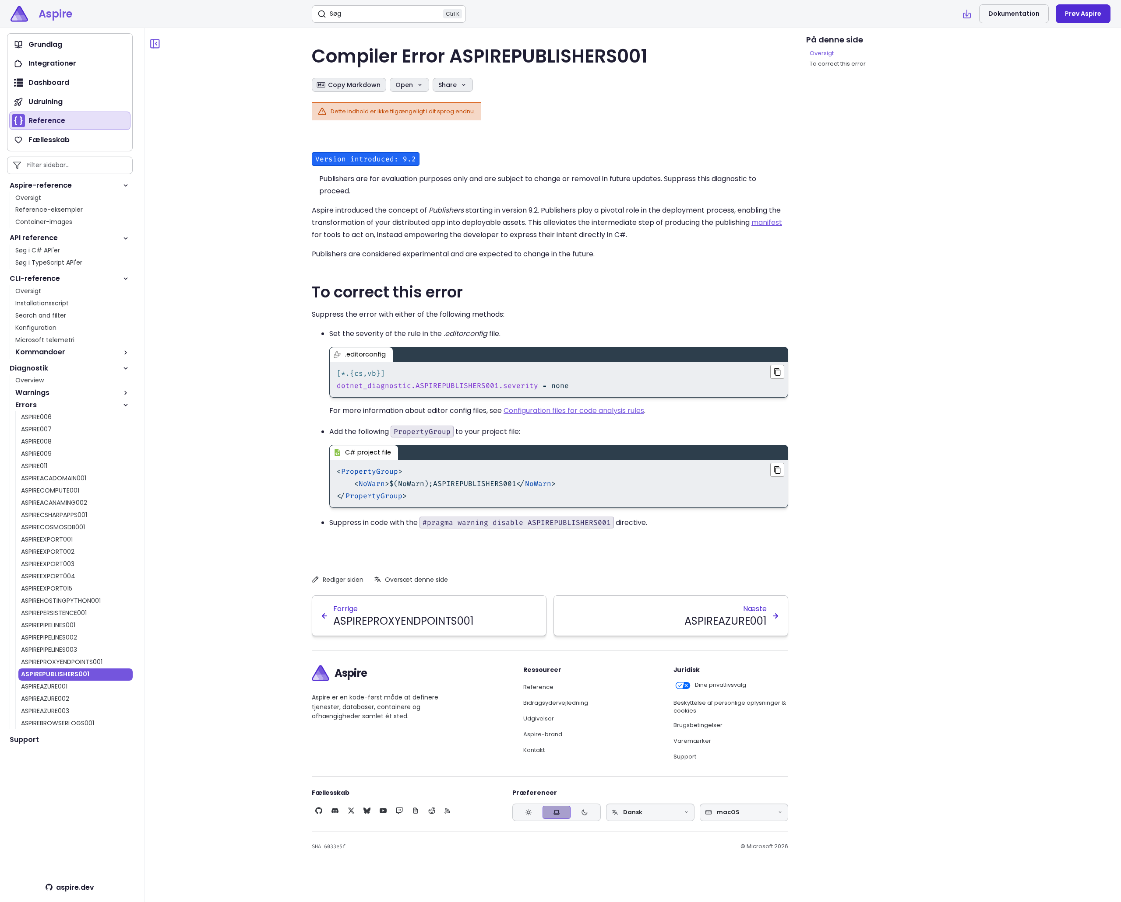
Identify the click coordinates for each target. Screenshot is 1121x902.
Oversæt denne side (416, 579)
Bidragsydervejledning (555, 703)
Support (684, 757)
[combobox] (650, 812)
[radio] (529, 812)
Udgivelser (538, 719)
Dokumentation (1014, 13)
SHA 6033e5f (328, 846)
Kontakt (534, 750)
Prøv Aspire (1083, 13)
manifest (766, 222)
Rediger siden (343, 579)
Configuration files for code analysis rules (574, 411)
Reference (538, 687)
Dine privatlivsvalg (720, 685)
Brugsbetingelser (698, 725)
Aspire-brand (542, 734)
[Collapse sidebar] (155, 43)
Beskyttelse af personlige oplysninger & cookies (729, 707)
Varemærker (692, 741)
